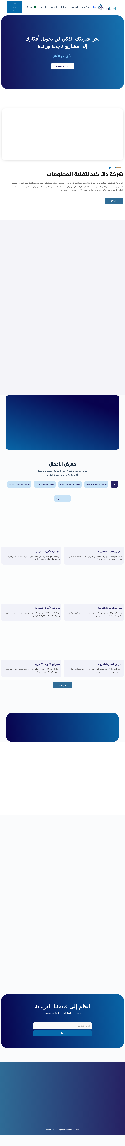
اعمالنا (64, 7)
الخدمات (74, 7)
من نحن (85, 7)
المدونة (53, 7)
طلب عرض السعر (15, 7)
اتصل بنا (43, 7)
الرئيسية (96, 7)
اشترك (62, 1033)
